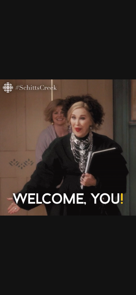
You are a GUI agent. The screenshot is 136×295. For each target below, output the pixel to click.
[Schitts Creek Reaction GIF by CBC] (68, 147)
